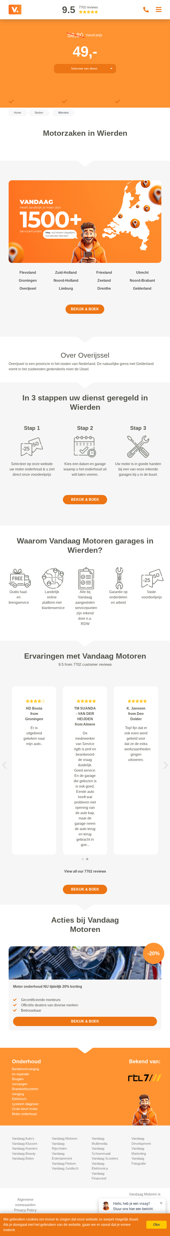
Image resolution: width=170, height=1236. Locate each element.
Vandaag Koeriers (25, 1148)
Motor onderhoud (24, 1114)
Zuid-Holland (66, 272)
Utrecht (142, 272)
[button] (4, 765)
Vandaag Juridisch (65, 1168)
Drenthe (104, 288)
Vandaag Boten (23, 1158)
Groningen (28, 280)
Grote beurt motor (25, 1109)
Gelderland (142, 288)
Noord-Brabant (142, 280)
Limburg (66, 288)
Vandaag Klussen (24, 1143)
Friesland (104, 272)
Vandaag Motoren (64, 1138)
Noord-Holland (66, 280)
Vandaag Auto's (23, 1138)
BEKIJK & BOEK (85, 309)
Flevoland (27, 272)
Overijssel (27, 288)
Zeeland (104, 280)
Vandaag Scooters (105, 1158)
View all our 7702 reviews (85, 871)
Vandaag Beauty (24, 1153)
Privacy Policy (25, 1210)
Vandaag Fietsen (64, 1163)
